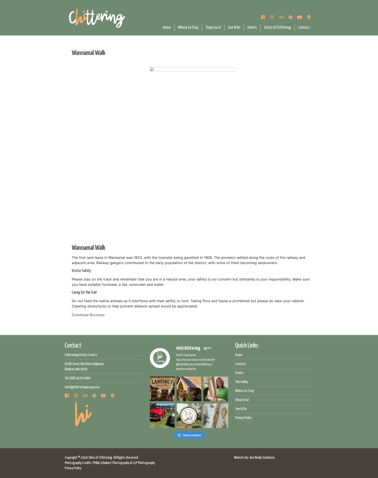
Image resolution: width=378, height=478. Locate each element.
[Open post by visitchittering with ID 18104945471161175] (162, 389)
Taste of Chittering (277, 27)
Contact (304, 27)
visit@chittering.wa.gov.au (82, 387)
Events (252, 27)
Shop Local (213, 27)
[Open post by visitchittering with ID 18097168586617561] (215, 389)
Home (167, 27)
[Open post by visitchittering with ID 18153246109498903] (189, 389)
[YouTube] (299, 18)
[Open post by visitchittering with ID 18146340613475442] (215, 415)
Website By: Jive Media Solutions (254, 458)
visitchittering (162, 380)
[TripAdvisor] (281, 18)
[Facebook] (263, 18)
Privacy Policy (243, 418)
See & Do (234, 27)
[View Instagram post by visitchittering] (172, 398)
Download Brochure (88, 315)
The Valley (241, 382)
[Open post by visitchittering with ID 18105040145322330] (189, 415)
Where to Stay (188, 27)
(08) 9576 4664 (80, 378)
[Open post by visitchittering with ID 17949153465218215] (162, 415)
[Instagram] (272, 18)
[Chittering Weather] (290, 18)
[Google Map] (308, 18)
